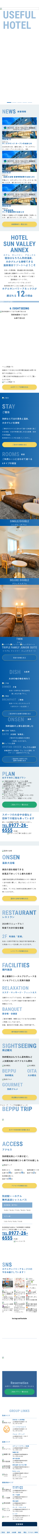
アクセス (30, 1532)
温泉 (8, 1532)
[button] (9, 102)
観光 (25, 1532)
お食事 (14, 1532)
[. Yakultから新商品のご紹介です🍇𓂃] (7, 1307)
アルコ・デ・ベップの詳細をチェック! (14, 1105)
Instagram (16, 1352)
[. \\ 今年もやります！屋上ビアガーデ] (19, 1295)
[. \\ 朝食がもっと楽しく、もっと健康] (7, 1295)
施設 (19, 1532)
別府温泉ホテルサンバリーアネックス (19, 4)
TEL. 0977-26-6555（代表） (12, 1346)
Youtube (22, 1352)
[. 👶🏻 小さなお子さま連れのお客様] (19, 1283)
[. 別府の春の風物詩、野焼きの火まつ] (31, 1307)
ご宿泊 (3, 1532)
